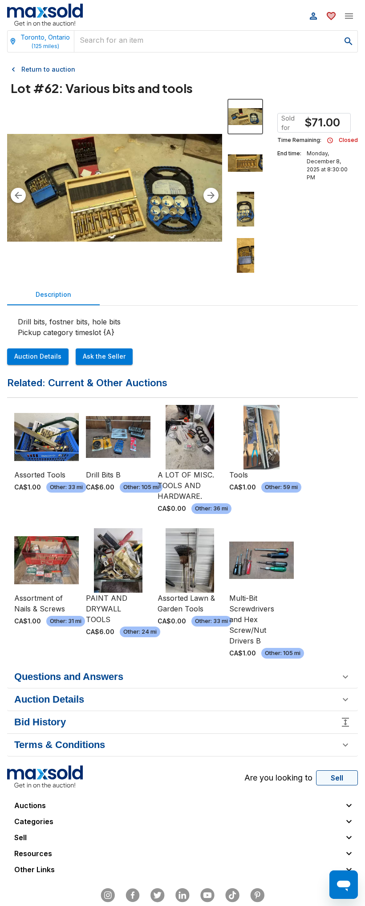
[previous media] (18, 195)
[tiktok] (232, 895)
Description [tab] (53, 294)
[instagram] (107, 895)
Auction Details (37, 356)
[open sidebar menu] (349, 16)
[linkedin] (182, 895)
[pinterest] (257, 895)
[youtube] (207, 895)
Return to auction (48, 69)
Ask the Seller (104, 356)
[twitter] (157, 895)
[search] (348, 41)
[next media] (211, 195)
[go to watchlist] (331, 16)
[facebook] (132, 895)
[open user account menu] (313, 16)
